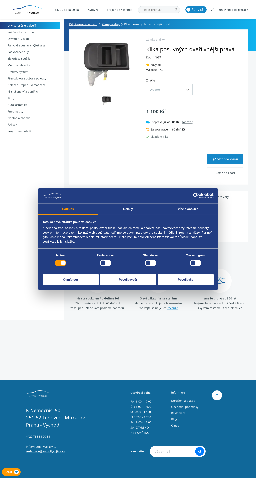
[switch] (105, 263)
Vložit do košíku (227, 159)
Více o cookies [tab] (188, 209)
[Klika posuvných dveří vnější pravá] (106, 64)
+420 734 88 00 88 (67, 10)
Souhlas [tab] (68, 209)
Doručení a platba (183, 401)
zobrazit (187, 122)
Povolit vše (185, 279)
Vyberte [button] (155, 89)
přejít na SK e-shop (119, 10)
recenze (172, 308)
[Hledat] (176, 9)
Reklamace (178, 413)
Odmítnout (70, 279)
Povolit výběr (128, 279)
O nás (175, 425)
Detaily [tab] (128, 209)
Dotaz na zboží (225, 173)
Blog (174, 419)
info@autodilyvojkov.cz (41, 447)
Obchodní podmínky (184, 407)
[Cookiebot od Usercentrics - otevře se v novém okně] (196, 196)
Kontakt (93, 9)
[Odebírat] (199, 451)
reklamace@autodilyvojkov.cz (45, 451)
